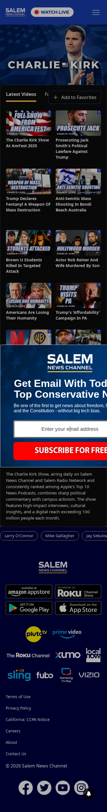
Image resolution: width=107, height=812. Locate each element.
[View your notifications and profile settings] (88, 793)
